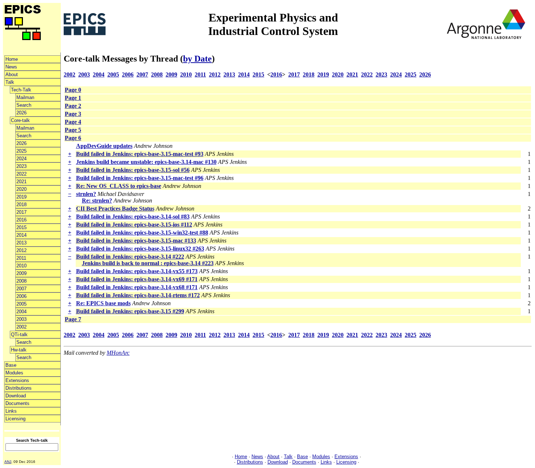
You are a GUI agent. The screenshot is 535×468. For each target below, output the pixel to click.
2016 (21, 220)
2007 (21, 288)
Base (10, 365)
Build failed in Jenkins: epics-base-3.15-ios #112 (134, 224)
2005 (21, 304)
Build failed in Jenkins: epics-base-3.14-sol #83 (133, 216)
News (11, 67)
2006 (21, 296)
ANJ (7, 462)
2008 (21, 281)
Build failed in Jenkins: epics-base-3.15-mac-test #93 (139, 154)
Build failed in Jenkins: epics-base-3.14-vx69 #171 (137, 279)
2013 (21, 242)
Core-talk (20, 120)
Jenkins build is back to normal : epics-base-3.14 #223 (148, 263)
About (11, 74)
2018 (21, 204)
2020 (21, 189)
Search (23, 105)
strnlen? (86, 194)
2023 (21, 166)
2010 (21, 265)
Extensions (17, 380)
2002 (21, 327)
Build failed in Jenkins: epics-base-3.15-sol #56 (133, 170)
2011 (21, 258)
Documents (17, 403)
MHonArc (118, 353)
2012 (21, 250)
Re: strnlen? (97, 200)
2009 (21, 273)
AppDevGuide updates (104, 146)
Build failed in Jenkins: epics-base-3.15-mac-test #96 (139, 178)
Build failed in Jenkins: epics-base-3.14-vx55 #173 (137, 271)
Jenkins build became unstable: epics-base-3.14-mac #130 (146, 162)
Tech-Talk (21, 90)
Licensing (15, 418)
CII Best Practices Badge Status (115, 208)
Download (15, 395)
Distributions (18, 388)
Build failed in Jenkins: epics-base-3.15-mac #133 (136, 240)
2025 (21, 151)
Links (11, 411)
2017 (21, 212)
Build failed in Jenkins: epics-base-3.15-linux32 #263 (140, 248)
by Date (197, 58)
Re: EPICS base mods (103, 303)
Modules (14, 372)
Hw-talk (19, 350)
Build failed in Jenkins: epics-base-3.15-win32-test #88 (142, 232)
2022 (21, 174)
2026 (21, 112)
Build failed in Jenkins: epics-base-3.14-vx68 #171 (137, 287)
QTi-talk (19, 334)
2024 (21, 158)
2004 (21, 311)
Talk (9, 82)
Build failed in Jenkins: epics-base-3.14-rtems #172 (138, 295)
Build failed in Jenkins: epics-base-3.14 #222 (130, 256)
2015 (21, 227)
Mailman (25, 97)
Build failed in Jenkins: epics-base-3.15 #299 (130, 311)
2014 (21, 235)
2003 (21, 319)
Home (11, 59)
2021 (21, 181)
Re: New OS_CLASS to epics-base (118, 186)
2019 (21, 197)
